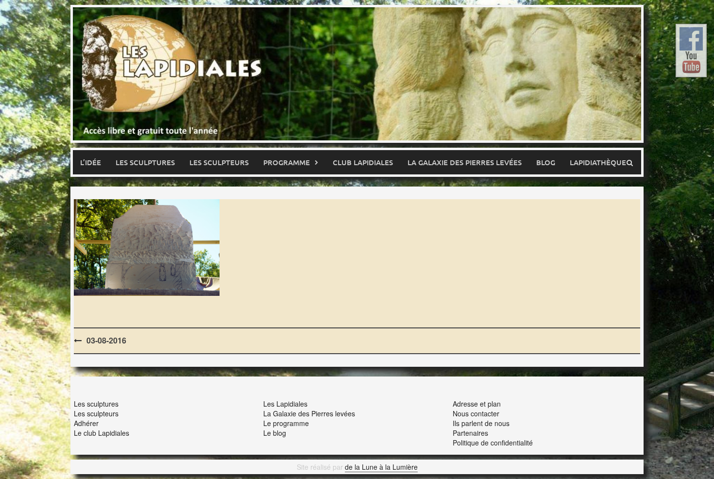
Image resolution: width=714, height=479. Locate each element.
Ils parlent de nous (481, 423)
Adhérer (86, 423)
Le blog (274, 433)
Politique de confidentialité (493, 442)
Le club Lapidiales (101, 433)
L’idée (90, 162)
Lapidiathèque (598, 162)
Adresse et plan (477, 404)
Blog (545, 162)
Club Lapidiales (363, 162)
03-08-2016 (106, 340)
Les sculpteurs (219, 162)
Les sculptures (145, 162)
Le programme (286, 423)
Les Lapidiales (285, 404)
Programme (286, 162)
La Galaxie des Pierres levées (309, 413)
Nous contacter (476, 413)
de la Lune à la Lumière (381, 467)
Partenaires (470, 433)
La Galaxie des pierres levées (465, 162)
